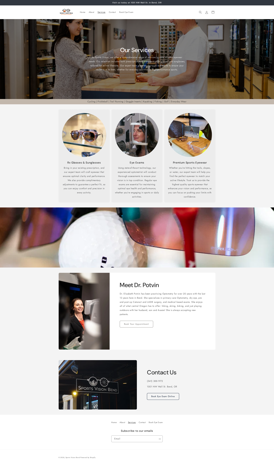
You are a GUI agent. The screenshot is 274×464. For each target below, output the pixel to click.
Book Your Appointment (136, 324)
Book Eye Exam (156, 422)
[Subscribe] (159, 439)
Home (114, 422)
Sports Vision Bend (73, 457)
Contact (142, 422)
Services (132, 422)
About (122, 422)
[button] (200, 12)
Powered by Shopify (88, 457)
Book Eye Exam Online (163, 396)
